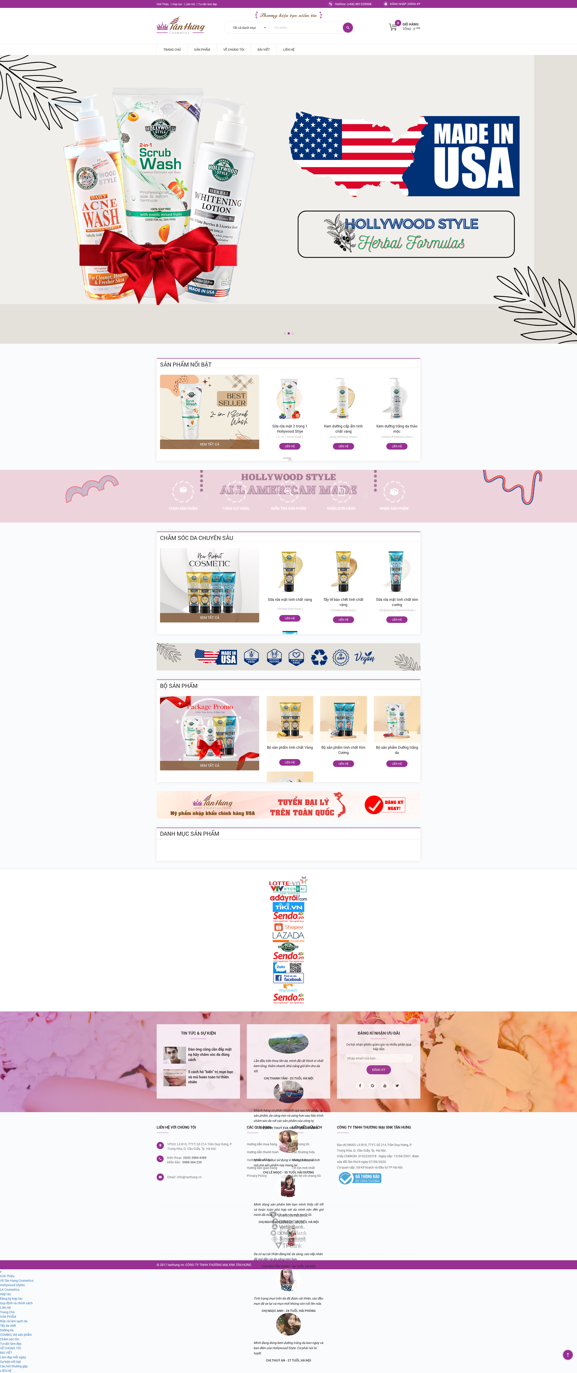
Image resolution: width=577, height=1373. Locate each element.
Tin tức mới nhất (303, 1168)
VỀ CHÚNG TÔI (233, 49)
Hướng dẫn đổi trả (259, 1160)
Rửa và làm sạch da (13, 1321)
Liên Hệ (190, 4)
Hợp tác (177, 4)
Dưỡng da (7, 1330)
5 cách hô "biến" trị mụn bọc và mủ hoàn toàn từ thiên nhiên (210, 1076)
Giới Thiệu (163, 4)
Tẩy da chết (8, 1325)
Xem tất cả (209, 444)
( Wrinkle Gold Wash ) (290, 609)
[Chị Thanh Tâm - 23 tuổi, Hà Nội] (288, 1042)
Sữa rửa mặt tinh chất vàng (290, 599)
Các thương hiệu (303, 1152)
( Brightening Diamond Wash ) (397, 610)
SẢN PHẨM (202, 49)
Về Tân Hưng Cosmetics (16, 1280)
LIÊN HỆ (289, 49)
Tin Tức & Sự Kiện (198, 1033)
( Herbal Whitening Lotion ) (397, 437)
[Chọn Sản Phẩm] (183, 492)
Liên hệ (290, 446)
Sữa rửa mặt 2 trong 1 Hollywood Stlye (289, 429)
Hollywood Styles (12, 1285)
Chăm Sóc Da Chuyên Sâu (196, 537)
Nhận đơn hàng (341, 508)
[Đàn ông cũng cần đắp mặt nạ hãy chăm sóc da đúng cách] (174, 1055)
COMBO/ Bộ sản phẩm (16, 1334)
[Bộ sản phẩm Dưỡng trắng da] (397, 719)
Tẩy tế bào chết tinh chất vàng (343, 602)
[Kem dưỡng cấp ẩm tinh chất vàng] (343, 398)
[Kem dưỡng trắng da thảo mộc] (397, 398)
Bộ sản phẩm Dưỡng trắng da (397, 750)
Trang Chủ (172, 49)
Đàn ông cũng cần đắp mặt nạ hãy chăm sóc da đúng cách (210, 1054)
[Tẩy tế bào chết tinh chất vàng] (343, 571)
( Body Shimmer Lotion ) (343, 437)
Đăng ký (414, 4)
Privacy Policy (257, 1175)
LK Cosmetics (9, 1289)
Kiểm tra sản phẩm (288, 508)
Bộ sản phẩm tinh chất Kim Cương (343, 750)
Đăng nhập (398, 4)
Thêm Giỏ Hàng (236, 508)
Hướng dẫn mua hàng (262, 1144)
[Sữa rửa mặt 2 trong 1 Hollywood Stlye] (290, 398)
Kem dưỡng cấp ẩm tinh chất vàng (343, 429)
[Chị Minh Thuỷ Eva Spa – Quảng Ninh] (288, 1092)
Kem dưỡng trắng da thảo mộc (396, 429)
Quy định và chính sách (16, 1303)
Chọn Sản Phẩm (183, 508)
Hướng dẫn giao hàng (262, 1168)
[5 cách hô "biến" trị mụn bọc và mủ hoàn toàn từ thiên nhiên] (174, 1077)
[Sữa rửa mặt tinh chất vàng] (290, 571)
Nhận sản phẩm (394, 508)
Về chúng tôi (300, 1144)
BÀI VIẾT (264, 49)
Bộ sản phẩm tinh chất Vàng (290, 747)
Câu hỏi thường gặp (14, 1366)
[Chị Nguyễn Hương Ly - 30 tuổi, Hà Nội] (288, 1186)
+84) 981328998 (359, 4)
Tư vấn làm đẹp (207, 4)
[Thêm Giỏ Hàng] (235, 492)
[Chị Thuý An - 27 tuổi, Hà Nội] (288, 1324)
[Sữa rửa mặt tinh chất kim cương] (397, 571)
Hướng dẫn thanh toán (263, 1152)
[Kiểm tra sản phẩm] (288, 492)
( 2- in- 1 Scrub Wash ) (290, 437)
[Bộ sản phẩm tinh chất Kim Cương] (343, 719)
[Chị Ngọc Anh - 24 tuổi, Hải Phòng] (288, 1280)
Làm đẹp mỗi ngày (13, 1357)
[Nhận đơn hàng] (341, 492)
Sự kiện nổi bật (10, 1361)
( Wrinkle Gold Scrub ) (343, 610)
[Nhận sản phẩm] (394, 492)
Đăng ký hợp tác (303, 1160)
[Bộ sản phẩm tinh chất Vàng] (290, 719)
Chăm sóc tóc (9, 1339)
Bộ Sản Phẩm (179, 685)
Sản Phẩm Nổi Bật (186, 364)
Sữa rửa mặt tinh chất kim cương (397, 602)
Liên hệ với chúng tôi (306, 1175)
